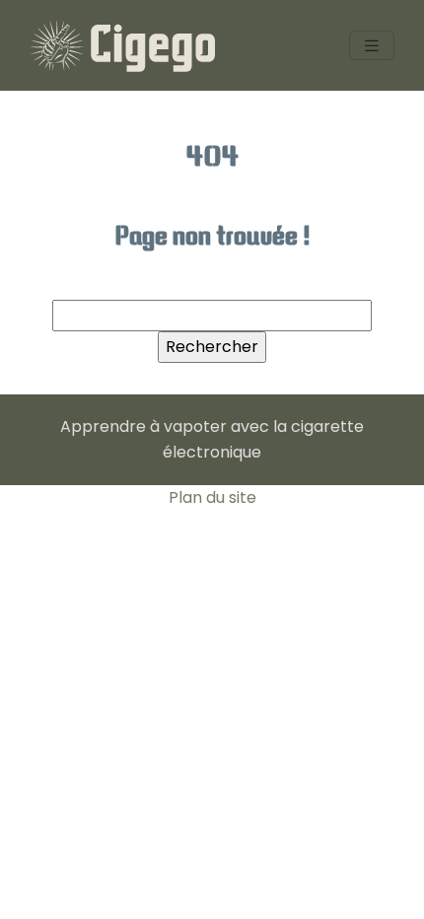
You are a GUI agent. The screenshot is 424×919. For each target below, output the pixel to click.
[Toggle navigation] (371, 46)
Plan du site (212, 497)
